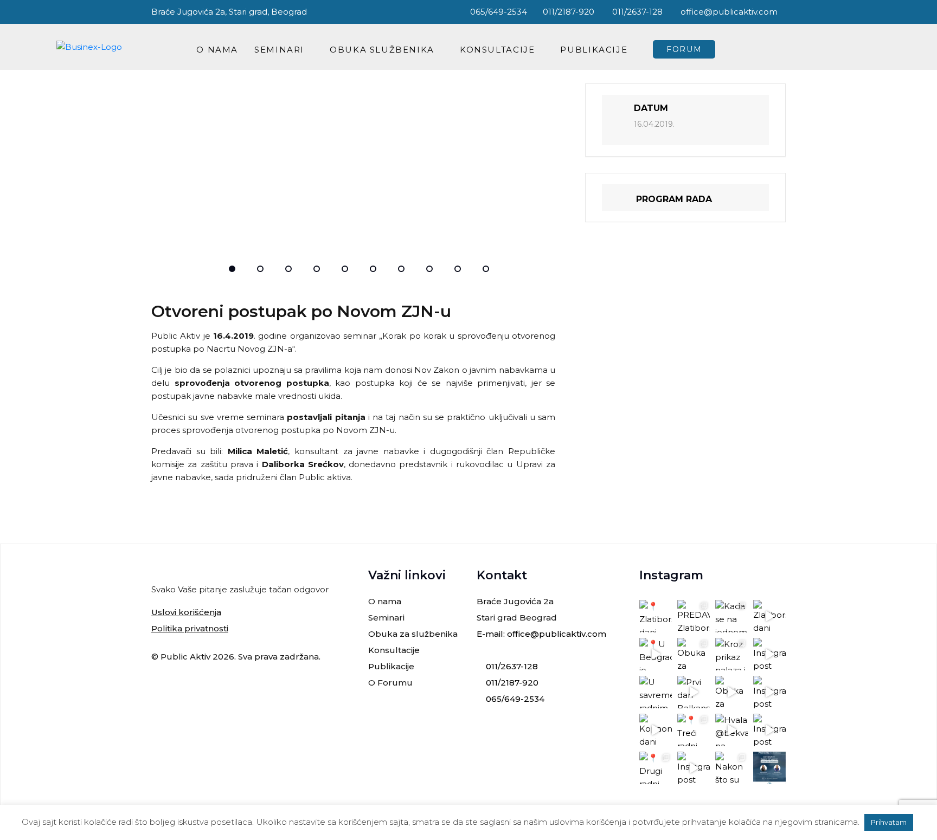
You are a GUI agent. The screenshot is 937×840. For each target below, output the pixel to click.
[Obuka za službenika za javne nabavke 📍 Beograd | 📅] (693, 654)
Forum (684, 49)
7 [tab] (401, 269)
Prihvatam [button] (889, 822)
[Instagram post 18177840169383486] (769, 692)
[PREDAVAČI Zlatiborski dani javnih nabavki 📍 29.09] (693, 616)
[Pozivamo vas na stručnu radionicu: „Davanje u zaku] (769, 768)
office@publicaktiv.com (728, 12)
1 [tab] (232, 269)
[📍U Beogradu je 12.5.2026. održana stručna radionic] (655, 654)
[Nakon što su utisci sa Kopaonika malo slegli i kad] (731, 768)
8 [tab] (429, 269)
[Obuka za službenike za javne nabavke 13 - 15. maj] (731, 692)
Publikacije (593, 50)
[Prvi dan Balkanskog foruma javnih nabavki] (693, 692)
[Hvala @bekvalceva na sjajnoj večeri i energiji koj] (731, 730)
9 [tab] (457, 269)
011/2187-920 (568, 12)
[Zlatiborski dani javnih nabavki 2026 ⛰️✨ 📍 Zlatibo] (769, 616)
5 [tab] (345, 269)
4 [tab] (316, 269)
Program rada (674, 199)
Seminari (279, 50)
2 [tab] (260, 269)
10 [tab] (486, 269)
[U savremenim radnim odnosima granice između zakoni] (655, 692)
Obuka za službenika (413, 634)
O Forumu (390, 682)
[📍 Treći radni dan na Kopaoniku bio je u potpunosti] (693, 730)
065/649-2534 (497, 12)
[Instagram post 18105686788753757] (769, 654)
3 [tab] (288, 269)
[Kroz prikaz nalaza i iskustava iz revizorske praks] (731, 654)
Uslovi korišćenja (186, 612)
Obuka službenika (382, 50)
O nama (217, 50)
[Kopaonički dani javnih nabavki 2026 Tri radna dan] (655, 730)
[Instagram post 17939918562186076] (693, 768)
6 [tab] (373, 269)
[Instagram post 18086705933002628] (769, 730)
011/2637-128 (636, 12)
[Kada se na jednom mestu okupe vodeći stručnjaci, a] (731, 616)
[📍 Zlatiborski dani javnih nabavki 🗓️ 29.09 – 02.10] (655, 616)
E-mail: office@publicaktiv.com (541, 634)
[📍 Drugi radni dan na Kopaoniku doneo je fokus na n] (655, 768)
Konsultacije (497, 50)
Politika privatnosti (189, 628)
